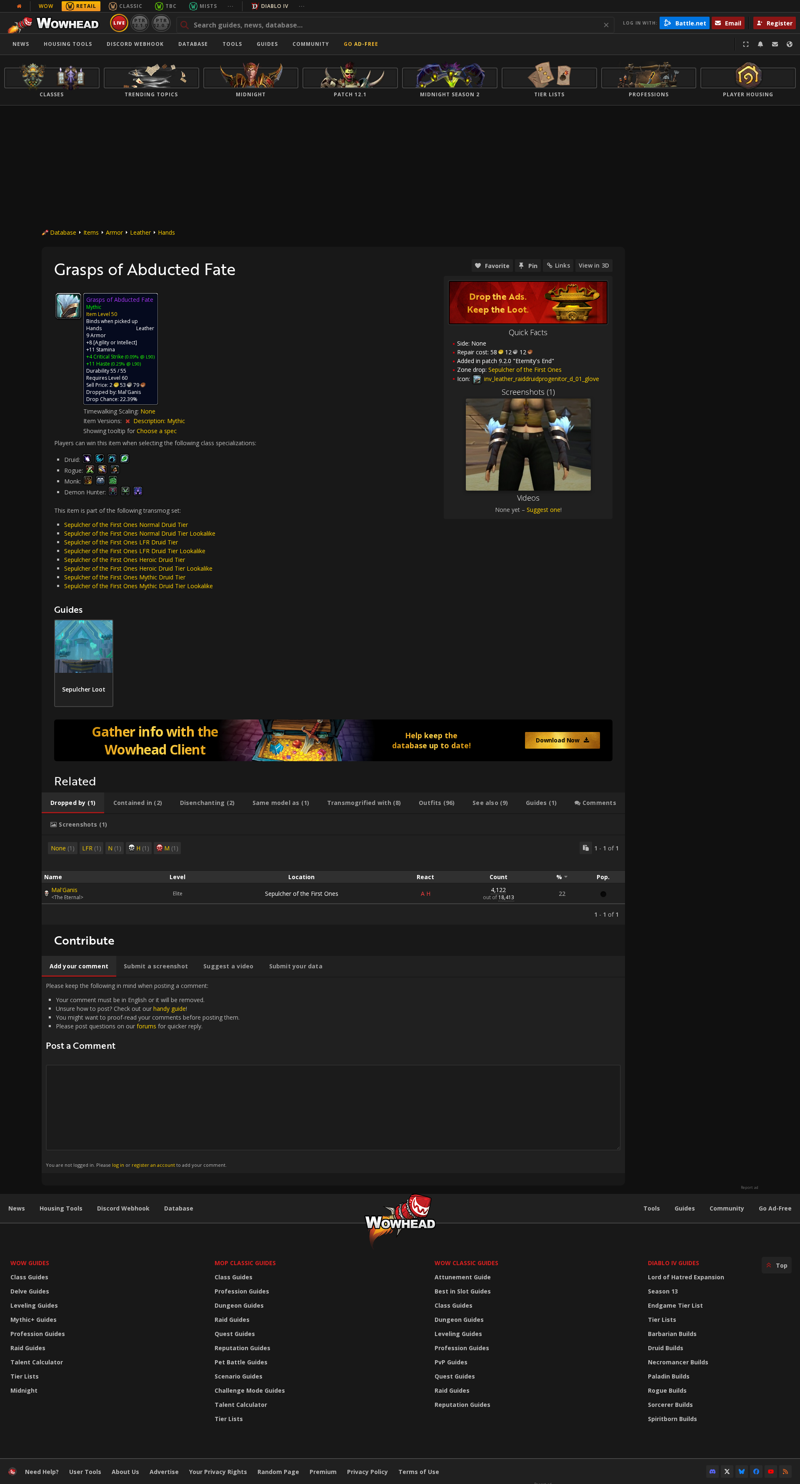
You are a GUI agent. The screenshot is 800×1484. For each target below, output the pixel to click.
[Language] (789, 44)
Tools (651, 1208)
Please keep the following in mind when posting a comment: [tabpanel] (143, 1075)
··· (231, 6)
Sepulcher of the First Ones (301, 893)
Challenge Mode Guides (250, 1390)
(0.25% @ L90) (125, 364)
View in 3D (594, 265)
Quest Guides (235, 1334)
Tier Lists (24, 1376)
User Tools (85, 1472)
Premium (323, 1472)
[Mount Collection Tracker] (333, 740)
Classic (130, 6)
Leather (140, 232)
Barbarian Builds (672, 1334)
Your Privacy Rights (218, 1472)
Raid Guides (27, 1348)
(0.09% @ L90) (139, 356)
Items (91, 232)
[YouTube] (771, 1471)
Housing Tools (61, 1208)
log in (118, 1165)
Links (562, 265)
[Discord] (712, 1471)
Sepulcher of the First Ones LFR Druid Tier (121, 542)
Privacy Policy (367, 1472)
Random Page (278, 1472)
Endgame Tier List (675, 1305)
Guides (267, 44)
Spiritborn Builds (672, 1419)
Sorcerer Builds (670, 1405)
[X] (727, 1471)
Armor (114, 232)
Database (193, 44)
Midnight (24, 1390)
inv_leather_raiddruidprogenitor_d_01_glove (540, 379)
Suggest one (543, 510)
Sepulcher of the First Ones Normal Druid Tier (126, 525)
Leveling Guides (34, 1305)
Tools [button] (232, 44)
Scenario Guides (238, 1376)
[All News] (19, 6)
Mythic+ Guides (33, 1320)
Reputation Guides (242, 1348)
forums (146, 1026)
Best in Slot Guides (463, 1291)
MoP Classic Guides (245, 1263)
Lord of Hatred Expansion (686, 1277)
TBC (171, 6)
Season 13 (663, 1291)
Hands (166, 232)
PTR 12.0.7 (161, 22)
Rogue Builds (667, 1390)
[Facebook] (756, 1471)
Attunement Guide (463, 1277)
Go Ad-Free (361, 44)
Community (310, 44)
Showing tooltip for (110, 431)
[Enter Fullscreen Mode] (746, 44)
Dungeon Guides (239, 1305)
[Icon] (68, 306)
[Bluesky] (741, 1471)
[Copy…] (586, 848)
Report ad (749, 1188)
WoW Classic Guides (466, 1263)
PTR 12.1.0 (140, 22)
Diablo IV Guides (673, 1263)
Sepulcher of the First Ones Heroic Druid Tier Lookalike (138, 568)
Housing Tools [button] (68, 44)
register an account (153, 1165)
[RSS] (785, 1471)
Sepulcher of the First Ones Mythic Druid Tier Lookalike (138, 586)
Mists (208, 6)
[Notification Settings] (760, 44)
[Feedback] (775, 44)
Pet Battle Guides (241, 1362)
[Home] (55, 23)
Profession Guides (37, 1334)
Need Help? (42, 1472)
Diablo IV (274, 6)
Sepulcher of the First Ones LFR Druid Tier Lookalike (134, 551)
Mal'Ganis (64, 890)
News (20, 44)
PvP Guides (451, 1362)
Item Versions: (103, 421)
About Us (125, 1472)
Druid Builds (665, 1348)
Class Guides (29, 1277)
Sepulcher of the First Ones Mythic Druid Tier (124, 577)
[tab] (73, 802)
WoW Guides (29, 1263)
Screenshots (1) (528, 392)
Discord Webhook (135, 44)
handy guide (169, 1009)
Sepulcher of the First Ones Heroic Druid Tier (124, 560)
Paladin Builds (669, 1376)
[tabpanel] (333, 880)
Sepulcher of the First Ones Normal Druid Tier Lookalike (139, 533)
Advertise (164, 1472)
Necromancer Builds (678, 1362)
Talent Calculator (36, 1362)
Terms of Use (418, 1472)
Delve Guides (29, 1291)
